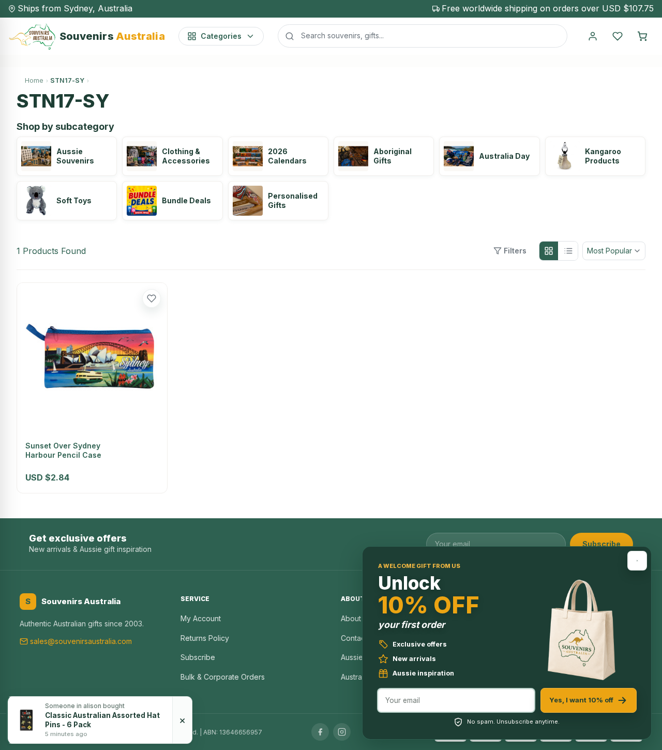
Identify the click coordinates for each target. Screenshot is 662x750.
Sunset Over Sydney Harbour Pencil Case (63, 450)
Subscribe (601, 543)
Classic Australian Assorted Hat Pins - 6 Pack (102, 720)
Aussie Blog (361, 657)
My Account (200, 618)
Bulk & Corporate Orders (222, 676)
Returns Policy (204, 638)
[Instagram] (342, 732)
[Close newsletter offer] (637, 561)
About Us (356, 618)
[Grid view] (548, 251)
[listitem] (67, 156)
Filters (515, 250)
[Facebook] (320, 732)
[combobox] (422, 35)
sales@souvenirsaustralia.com (81, 641)
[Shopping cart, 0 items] (642, 36)
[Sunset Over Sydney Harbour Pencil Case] (92, 358)
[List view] (568, 251)
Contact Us (359, 638)
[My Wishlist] (617, 36)
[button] (151, 298)
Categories (221, 36)
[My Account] (592, 36)
